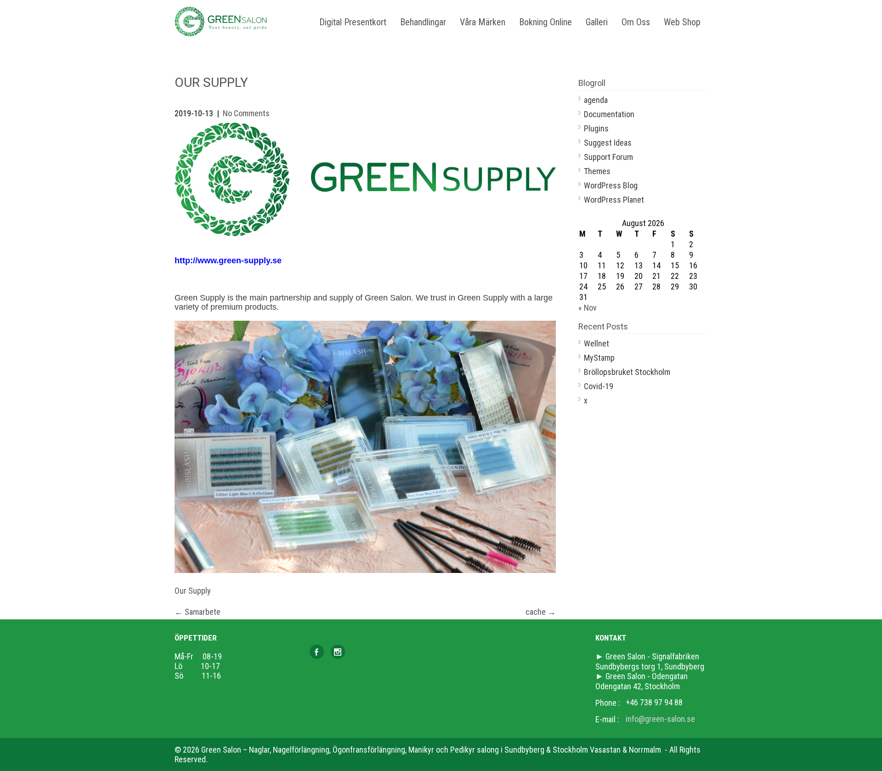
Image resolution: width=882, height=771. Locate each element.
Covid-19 (598, 386)
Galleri (597, 22)
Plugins (596, 128)
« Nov (587, 307)
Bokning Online (545, 22)
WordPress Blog (611, 185)
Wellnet (596, 343)
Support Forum (608, 157)
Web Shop (682, 22)
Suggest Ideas (608, 142)
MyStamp (599, 358)
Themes (597, 171)
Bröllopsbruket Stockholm (627, 372)
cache (541, 612)
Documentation (609, 114)
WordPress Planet (614, 199)
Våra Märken (482, 22)
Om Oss (636, 22)
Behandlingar (423, 22)
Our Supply (193, 590)
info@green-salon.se (660, 719)
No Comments (246, 113)
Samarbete (197, 612)
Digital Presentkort (352, 22)
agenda (596, 100)
